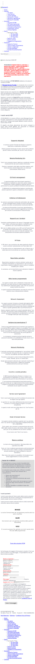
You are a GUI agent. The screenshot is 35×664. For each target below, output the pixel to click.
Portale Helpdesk (12, 48)
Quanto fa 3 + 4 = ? (8, 582)
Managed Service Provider (9, 85)
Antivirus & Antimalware (18, 198)
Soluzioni (6, 21)
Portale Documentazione (14, 50)
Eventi (5, 31)
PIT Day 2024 (14, 37)
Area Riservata (5, 615)
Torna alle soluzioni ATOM (17, 543)
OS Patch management (17, 177)
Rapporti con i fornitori (17, 218)
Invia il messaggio (11, 603)
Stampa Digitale (12, 30)
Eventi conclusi (11, 40)
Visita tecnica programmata (17, 278)
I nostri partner (11, 15)
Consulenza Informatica (14, 27)
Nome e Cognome (8, 559)
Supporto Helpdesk (17, 140)
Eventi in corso (11, 38)
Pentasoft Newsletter (13, 18)
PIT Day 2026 (14, 34)
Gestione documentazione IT (17, 322)
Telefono (5, 574)
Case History (10, 14)
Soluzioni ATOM (11, 22)
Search (2, 54)
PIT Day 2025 (14, 35)
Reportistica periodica (17, 258)
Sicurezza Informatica (13, 25)
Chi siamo (10, 12)
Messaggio (6, 579)
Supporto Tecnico (12, 44)
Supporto (7, 42)
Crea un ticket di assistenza (15, 45)
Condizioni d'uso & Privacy (23, 615)
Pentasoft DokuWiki (13, 20)
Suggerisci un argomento (14, 41)
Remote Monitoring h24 (17, 158)
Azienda (6, 11)
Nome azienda (7, 571)
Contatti (6, 51)
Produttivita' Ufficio (13, 28)
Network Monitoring (17, 347)
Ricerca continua (17, 440)
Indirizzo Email (7, 565)
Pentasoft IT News (12, 17)
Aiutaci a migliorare (12, 47)
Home (5, 10)
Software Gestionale (13, 24)
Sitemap (12, 615)
